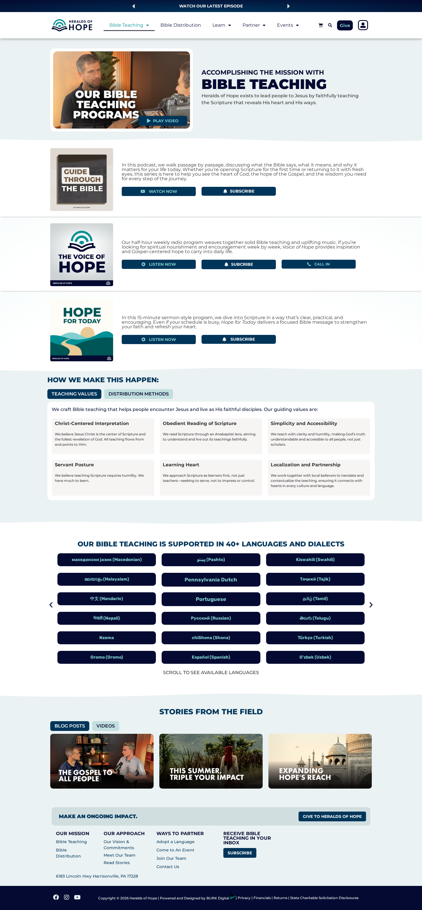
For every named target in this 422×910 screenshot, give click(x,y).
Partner (251, 25)
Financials (262, 898)
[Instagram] (67, 898)
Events (285, 25)
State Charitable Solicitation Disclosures (324, 898)
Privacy (244, 898)
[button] (133, 6)
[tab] (74, 394)
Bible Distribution (180, 25)
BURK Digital (218, 898)
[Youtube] (77, 898)
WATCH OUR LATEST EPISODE (211, 6)
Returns (280, 898)
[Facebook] (56, 898)
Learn (218, 25)
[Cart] (320, 25)
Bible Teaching (126, 25)
